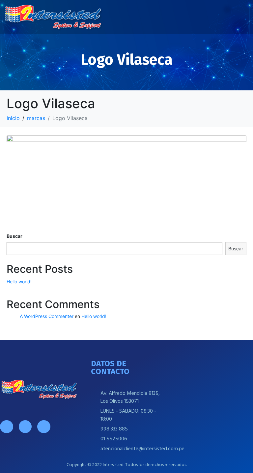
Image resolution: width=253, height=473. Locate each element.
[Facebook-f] (6, 426)
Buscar (14, 236)
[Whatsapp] (43, 426)
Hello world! (19, 281)
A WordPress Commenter (46, 316)
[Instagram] (25, 426)
